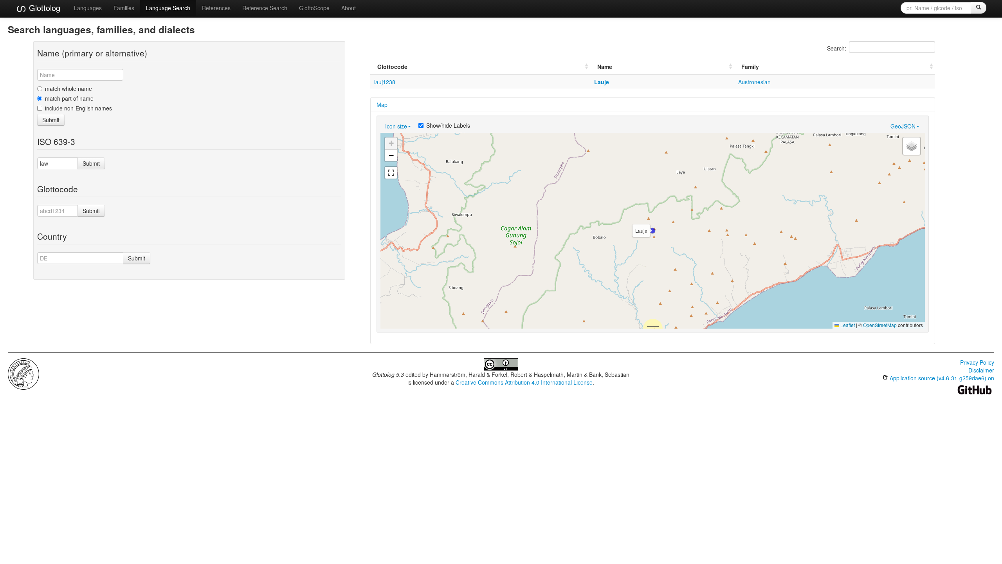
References (216, 8)
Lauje (601, 82)
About (348, 8)
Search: (836, 48)
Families (124, 8)
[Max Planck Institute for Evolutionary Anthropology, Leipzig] (23, 373)
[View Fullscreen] (391, 173)
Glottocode (392, 66)
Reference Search (264, 8)
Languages (88, 8)
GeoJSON (902, 126)
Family (750, 66)
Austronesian (754, 82)
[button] (652, 231)
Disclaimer (981, 370)
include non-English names (78, 108)
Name (604, 66)
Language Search (168, 8)
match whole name (68, 88)
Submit (50, 120)
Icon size (396, 126)
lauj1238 (384, 82)
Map (382, 104)
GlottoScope (314, 8)
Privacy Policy (977, 362)
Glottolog (43, 7)
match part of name (69, 98)
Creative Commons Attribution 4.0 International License (524, 382)
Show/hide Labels (448, 125)
